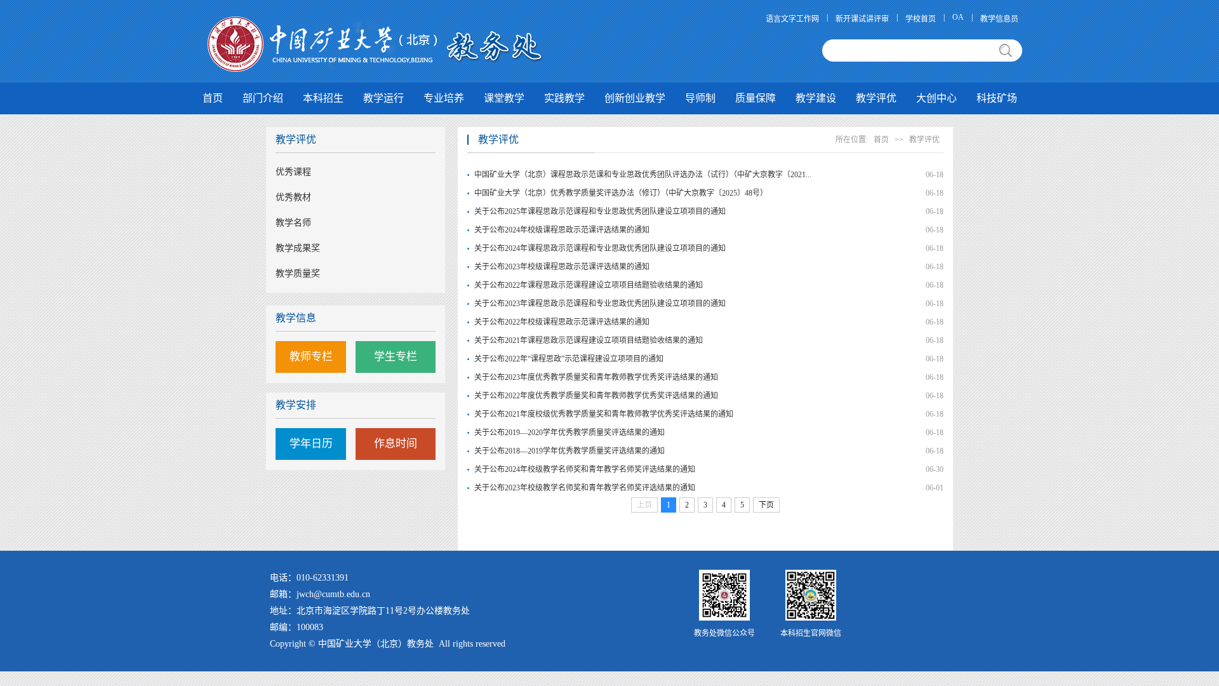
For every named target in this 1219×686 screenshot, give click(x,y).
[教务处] (376, 43)
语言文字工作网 (792, 19)
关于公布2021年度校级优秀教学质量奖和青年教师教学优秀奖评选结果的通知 (603, 414)
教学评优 (876, 98)
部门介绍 (263, 98)
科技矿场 (996, 98)
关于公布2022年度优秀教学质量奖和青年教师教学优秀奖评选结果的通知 (596, 395)
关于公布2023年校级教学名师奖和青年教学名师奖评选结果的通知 (584, 487)
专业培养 (443, 98)
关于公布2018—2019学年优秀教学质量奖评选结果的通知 (569, 451)
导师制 (700, 98)
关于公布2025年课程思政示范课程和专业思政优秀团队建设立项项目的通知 (600, 211)
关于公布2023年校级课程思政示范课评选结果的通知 (561, 266)
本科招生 (323, 98)
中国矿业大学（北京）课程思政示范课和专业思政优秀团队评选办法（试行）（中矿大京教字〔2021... (617, 174)
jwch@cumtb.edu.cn (333, 594)
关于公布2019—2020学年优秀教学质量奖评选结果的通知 (569, 432)
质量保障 (755, 98)
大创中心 (936, 98)
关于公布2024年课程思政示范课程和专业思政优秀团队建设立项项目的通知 (600, 248)
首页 (213, 98)
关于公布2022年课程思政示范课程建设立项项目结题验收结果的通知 (588, 285)
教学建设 (816, 98)
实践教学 (564, 98)
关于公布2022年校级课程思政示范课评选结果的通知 (561, 322)
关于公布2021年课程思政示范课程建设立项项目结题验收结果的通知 (588, 340)
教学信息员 (999, 19)
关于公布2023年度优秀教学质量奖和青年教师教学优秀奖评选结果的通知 (596, 377)
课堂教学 (504, 98)
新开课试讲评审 (862, 19)
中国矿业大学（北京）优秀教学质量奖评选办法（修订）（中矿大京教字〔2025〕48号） (617, 193)
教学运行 (383, 98)
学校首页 (920, 19)
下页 (766, 505)
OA (958, 17)
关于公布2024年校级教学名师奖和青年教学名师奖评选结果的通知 (584, 469)
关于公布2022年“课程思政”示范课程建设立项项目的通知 (568, 358)
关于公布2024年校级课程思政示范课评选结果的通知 (561, 229)
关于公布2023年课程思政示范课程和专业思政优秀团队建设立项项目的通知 (600, 303)
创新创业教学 (634, 98)
